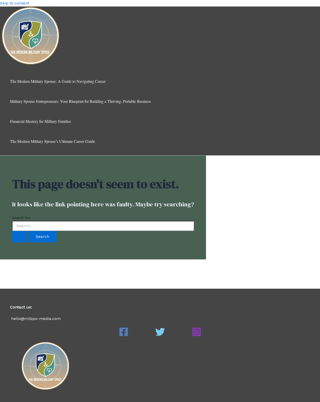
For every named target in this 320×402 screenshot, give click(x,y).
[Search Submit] (19, 236)
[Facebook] (123, 335)
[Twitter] (160, 335)
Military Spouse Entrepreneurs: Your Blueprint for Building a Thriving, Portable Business (80, 101)
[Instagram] (196, 335)
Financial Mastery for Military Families (40, 121)
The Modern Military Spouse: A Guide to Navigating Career (58, 81)
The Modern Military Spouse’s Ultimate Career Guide (52, 141)
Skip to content (14, 3)
